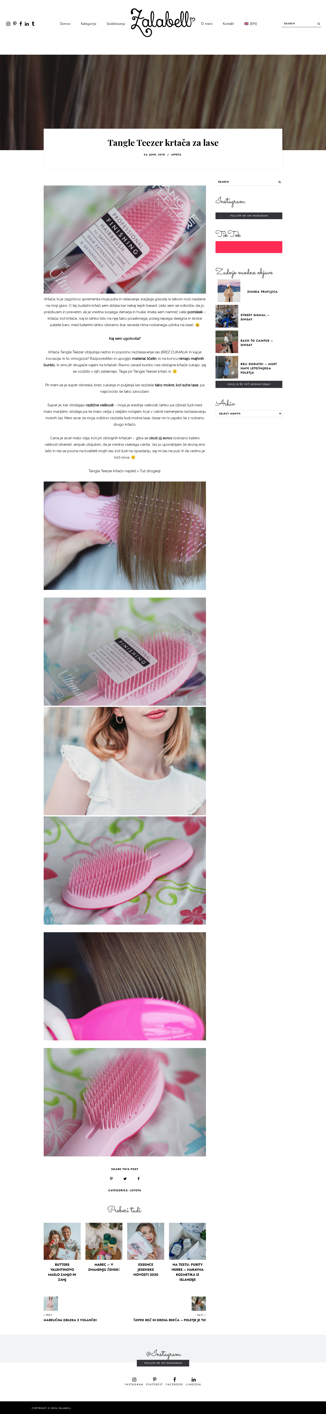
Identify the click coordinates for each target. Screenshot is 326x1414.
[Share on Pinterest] (111, 1179)
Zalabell (64, 1408)
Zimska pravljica (262, 292)
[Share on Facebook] (138, 1179)
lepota (176, 155)
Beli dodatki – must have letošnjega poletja (259, 368)
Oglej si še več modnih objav (249, 384)
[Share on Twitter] (125, 1179)
